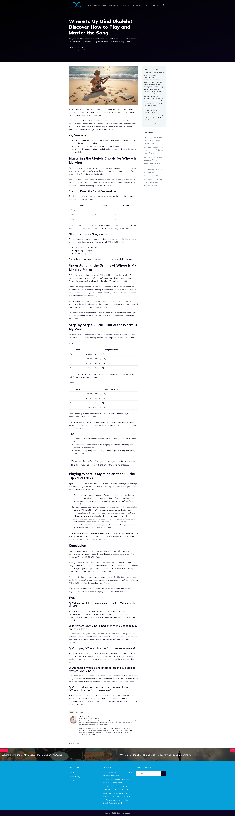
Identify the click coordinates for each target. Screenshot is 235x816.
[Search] (163, 773)
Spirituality (137, 5)
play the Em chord (87, 374)
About (147, 5)
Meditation (125, 5)
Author (71, 712)
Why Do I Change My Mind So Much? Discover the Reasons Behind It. (155, 754)
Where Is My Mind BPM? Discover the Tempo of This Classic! (33, 754)
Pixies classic (112, 124)
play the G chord (88, 414)
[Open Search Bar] (163, 5)
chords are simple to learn (109, 182)
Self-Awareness (100, 5)
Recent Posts (79, 712)
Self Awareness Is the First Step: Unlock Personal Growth (153, 182)
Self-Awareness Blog (94, 718)
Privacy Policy (74, 777)
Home (89, 5)
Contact (156, 5)
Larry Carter (84, 716)
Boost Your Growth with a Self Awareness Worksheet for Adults (153, 173)
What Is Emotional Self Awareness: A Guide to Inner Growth (153, 150)
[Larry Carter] (73, 723)
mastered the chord (82, 228)
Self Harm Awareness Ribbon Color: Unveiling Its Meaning (153, 140)
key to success (87, 577)
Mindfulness (113, 5)
